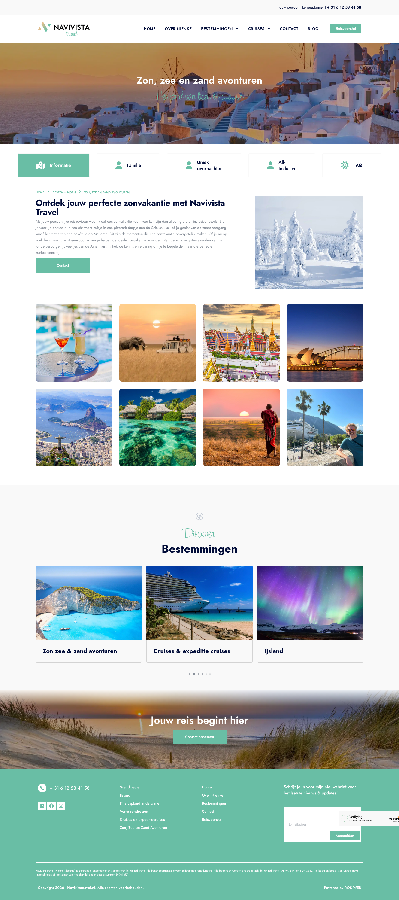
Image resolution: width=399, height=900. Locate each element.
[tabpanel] (88, 615)
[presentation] (189, 674)
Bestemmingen (217, 28)
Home (150, 28)
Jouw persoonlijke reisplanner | (319, 7)
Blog (313, 28)
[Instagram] (61, 806)
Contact (289, 28)
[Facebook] (51, 806)
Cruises (256, 28)
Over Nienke (178, 28)
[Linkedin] (42, 806)
